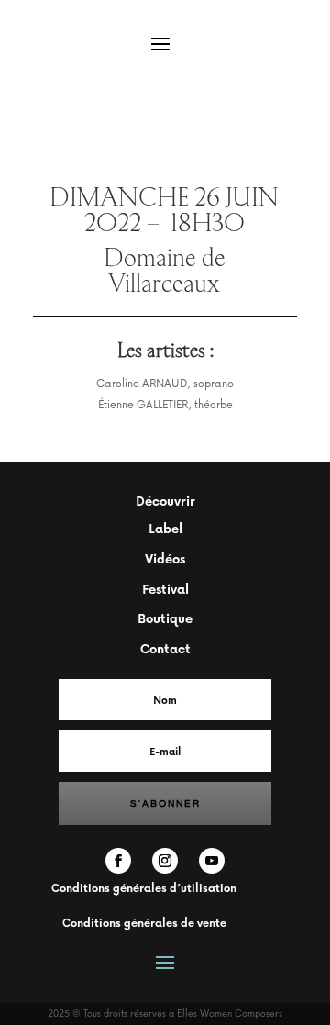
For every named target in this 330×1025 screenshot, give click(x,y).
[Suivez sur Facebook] (118, 861)
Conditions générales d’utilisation (143, 888)
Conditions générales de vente (144, 922)
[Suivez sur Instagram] (165, 861)
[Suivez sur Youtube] (212, 861)
